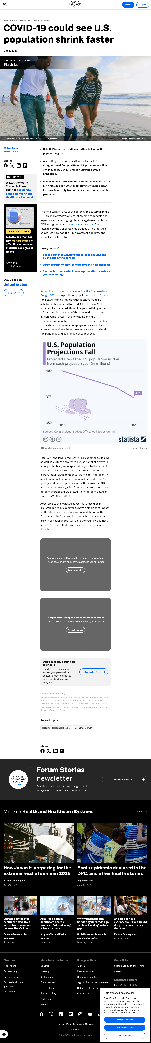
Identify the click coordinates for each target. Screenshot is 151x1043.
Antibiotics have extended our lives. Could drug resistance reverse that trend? (130, 923)
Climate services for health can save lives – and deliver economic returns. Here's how (18, 923)
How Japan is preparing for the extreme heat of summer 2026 (37, 870)
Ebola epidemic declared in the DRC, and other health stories (112, 870)
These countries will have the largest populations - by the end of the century (75, 256)
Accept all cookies (124, 1020)
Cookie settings (125, 1035)
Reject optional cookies (125, 1028)
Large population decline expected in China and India (76, 264)
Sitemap (75, 1029)
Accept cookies (75, 570)
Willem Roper (11, 148)
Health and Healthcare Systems (27, 20)
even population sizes (80, 224)
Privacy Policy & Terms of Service (75, 1024)
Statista (10, 64)
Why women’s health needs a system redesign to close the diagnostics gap (93, 923)
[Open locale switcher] (4, 1034)
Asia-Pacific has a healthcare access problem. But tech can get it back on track (57, 923)
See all (142, 811)
